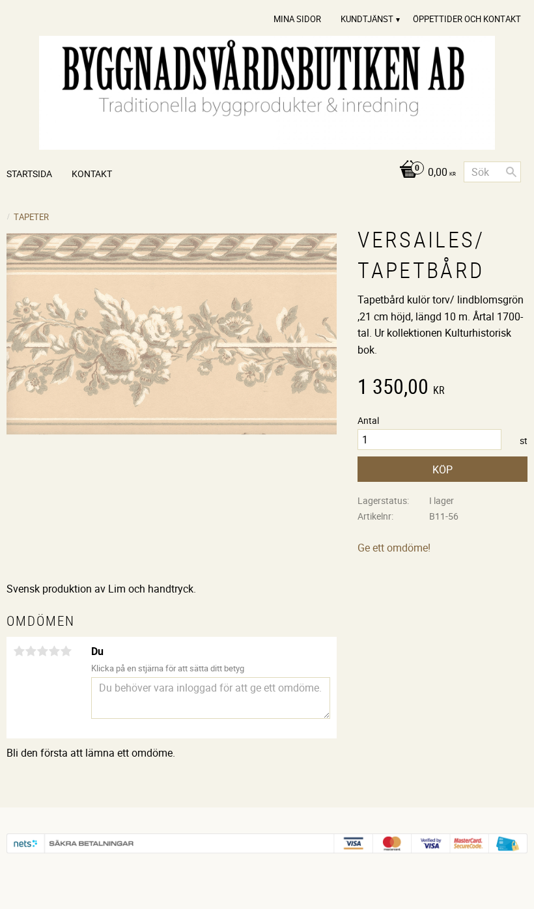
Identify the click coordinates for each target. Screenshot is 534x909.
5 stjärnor (66, 651)
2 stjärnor (30, 651)
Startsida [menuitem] (29, 173)
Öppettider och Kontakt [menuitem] (467, 19)
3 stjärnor (42, 651)
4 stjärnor (54, 651)
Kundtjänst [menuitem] (367, 19)
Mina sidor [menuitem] (297, 19)
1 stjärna (19, 651)
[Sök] (511, 172)
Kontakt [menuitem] (92, 173)
